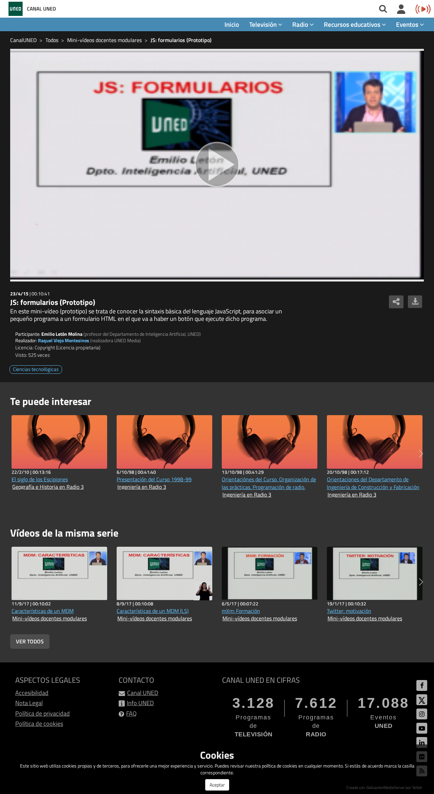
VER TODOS (30, 641)
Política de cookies (39, 723)
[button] (421, 453)
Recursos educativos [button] (353, 24)
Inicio (231, 24)
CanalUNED (23, 40)
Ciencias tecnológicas (36, 369)
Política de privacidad (42, 713)
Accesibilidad (31, 692)
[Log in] (401, 9)
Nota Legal (29, 703)
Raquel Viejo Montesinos (63, 340)
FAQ (131, 713)
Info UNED (140, 703)
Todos (51, 40)
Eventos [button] (408, 24)
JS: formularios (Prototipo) (181, 40)
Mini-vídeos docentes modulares (104, 40)
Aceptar (217, 784)
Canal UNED (142, 692)
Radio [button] (301, 24)
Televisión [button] (263, 24)
